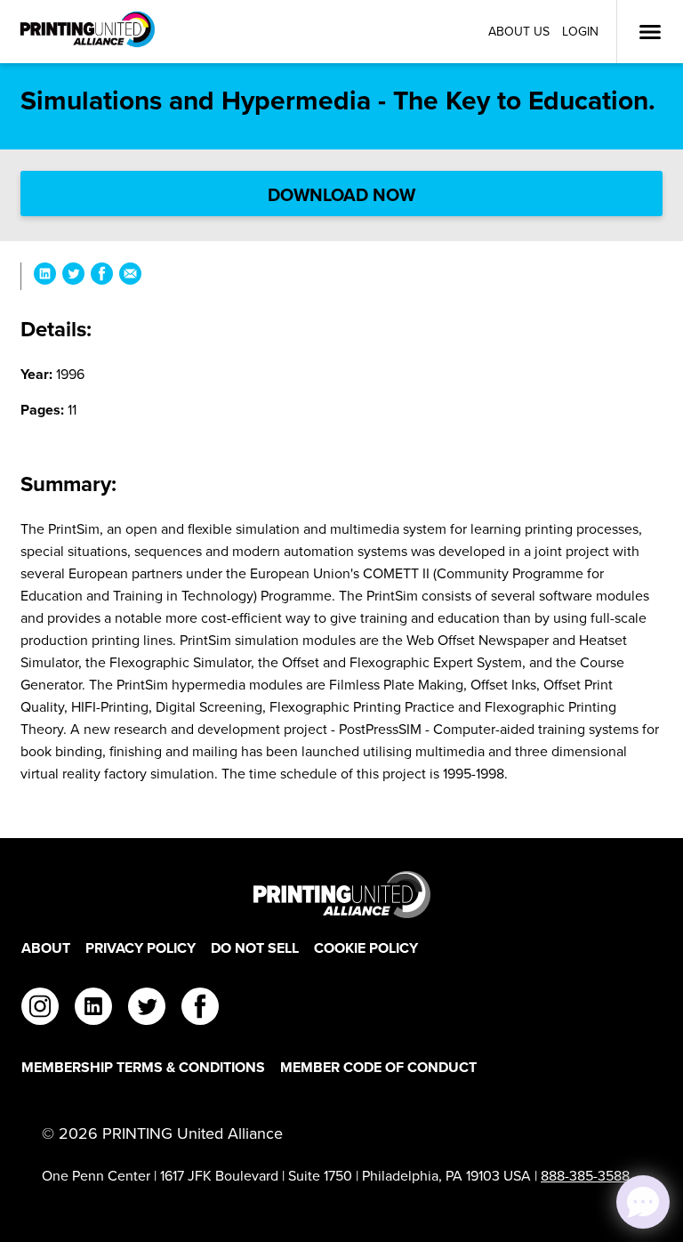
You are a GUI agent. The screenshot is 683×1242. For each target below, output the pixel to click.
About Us (519, 31)
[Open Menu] (650, 32)
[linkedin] (93, 1009)
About (45, 948)
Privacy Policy (140, 948)
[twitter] (146, 1009)
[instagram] (40, 1009)
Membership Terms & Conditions (143, 1067)
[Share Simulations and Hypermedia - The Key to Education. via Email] (130, 276)
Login (580, 31)
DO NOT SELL (255, 948)
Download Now (341, 194)
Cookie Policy (366, 948)
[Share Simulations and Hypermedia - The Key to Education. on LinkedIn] (45, 276)
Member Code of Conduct (378, 1067)
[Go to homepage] (341, 894)
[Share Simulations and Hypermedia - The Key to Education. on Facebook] (102, 276)
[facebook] (200, 1009)
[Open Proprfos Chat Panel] (643, 1202)
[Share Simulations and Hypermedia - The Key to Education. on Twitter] (73, 276)
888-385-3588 (585, 1175)
